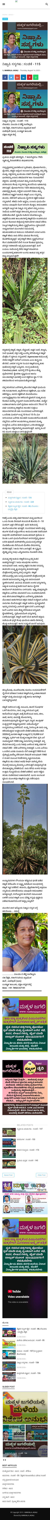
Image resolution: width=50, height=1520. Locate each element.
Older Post (41, 1175)
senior (5, 19)
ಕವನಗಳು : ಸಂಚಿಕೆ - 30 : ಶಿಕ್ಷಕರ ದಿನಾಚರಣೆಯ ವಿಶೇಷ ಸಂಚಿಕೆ (24, 1475)
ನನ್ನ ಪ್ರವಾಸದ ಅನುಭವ (10, 1480)
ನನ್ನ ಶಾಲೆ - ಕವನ (8, 1497)
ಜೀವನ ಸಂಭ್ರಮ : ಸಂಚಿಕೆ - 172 (28, 1150)
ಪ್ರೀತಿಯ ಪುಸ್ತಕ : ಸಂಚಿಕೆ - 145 (27, 1160)
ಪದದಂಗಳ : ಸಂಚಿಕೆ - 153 (26, 1139)
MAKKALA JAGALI (31, 1512)
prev (3, 1460)
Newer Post (8, 1175)
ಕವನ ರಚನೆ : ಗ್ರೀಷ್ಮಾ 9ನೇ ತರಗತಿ (13, 1501)
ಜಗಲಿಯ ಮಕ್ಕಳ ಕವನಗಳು (11, 1493)
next (5, 1460)
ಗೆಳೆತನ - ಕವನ (7, 1488)
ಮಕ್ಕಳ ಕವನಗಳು (8, 1484)
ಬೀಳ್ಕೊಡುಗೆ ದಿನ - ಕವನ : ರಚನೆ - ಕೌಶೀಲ (16, 1471)
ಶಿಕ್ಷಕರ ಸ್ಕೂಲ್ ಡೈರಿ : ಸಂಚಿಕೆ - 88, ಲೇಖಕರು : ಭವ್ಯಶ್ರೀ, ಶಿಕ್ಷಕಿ (23, 507)
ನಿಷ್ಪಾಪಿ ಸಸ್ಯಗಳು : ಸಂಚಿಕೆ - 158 (28, 1362)
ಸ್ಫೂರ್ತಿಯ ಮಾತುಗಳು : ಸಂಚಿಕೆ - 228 (21, 502)
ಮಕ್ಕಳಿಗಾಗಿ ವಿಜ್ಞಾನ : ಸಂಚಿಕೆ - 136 (20, 498)
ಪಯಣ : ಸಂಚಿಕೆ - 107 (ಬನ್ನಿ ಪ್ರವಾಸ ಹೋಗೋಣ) (29, 1352)
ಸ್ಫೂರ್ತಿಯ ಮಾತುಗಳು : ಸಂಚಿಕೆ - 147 (30, 1129)
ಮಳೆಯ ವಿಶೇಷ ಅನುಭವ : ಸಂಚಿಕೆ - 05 (30, 1340)
